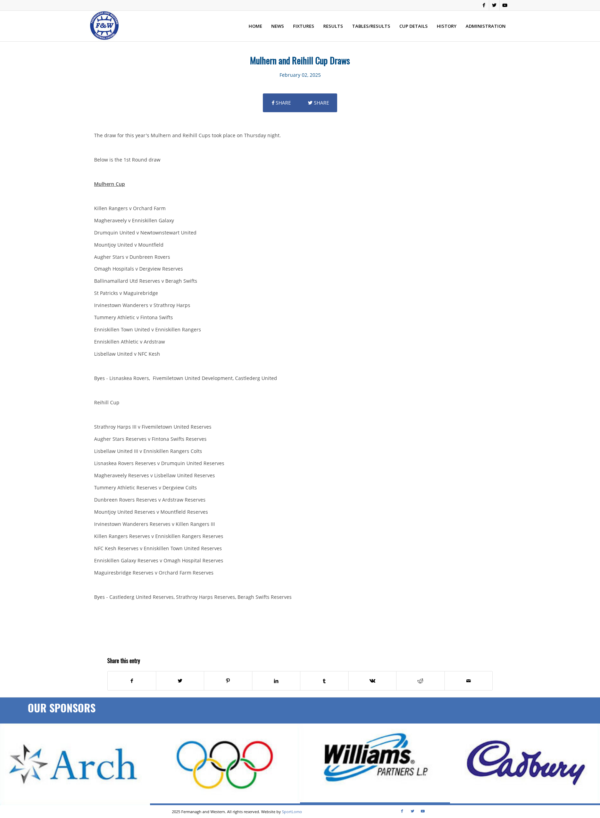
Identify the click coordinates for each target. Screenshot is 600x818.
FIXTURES (303, 26)
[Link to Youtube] (505, 5)
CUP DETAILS (413, 26)
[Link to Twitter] (494, 5)
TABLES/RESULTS (371, 26)
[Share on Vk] (373, 680)
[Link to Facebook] (484, 5)
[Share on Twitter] (180, 680)
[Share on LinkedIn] (276, 680)
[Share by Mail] (469, 680)
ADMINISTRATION (486, 26)
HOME (255, 26)
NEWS (277, 26)
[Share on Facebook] (132, 680)
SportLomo (292, 811)
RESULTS (333, 26)
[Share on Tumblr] (324, 680)
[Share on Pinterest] (228, 680)
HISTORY (447, 26)
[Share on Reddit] (420, 680)
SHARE (282, 102)
